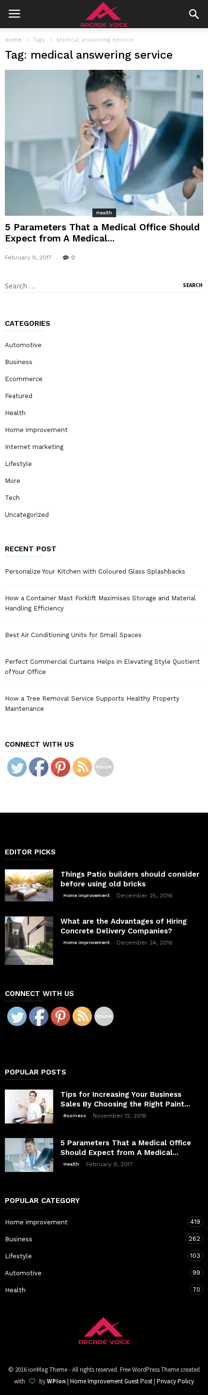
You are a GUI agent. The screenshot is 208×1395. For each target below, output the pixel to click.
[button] (194, 14)
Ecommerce (24, 379)
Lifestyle (18, 463)
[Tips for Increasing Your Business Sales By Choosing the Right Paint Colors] (29, 1106)
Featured (18, 396)
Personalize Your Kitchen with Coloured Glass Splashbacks (95, 571)
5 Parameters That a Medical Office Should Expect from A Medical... (102, 233)
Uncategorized (27, 514)
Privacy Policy (175, 1381)
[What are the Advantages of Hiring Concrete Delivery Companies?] (29, 940)
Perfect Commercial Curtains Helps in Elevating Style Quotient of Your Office (102, 666)
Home (13, 39)
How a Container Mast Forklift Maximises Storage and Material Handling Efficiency (100, 603)
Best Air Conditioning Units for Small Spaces (73, 635)
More (12, 480)
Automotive (23, 345)
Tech (12, 497)
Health (104, 212)
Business (18, 362)
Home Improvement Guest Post (111, 1381)
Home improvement (36, 429)
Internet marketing (34, 446)
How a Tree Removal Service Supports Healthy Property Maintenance (92, 703)
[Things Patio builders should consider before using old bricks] (29, 885)
